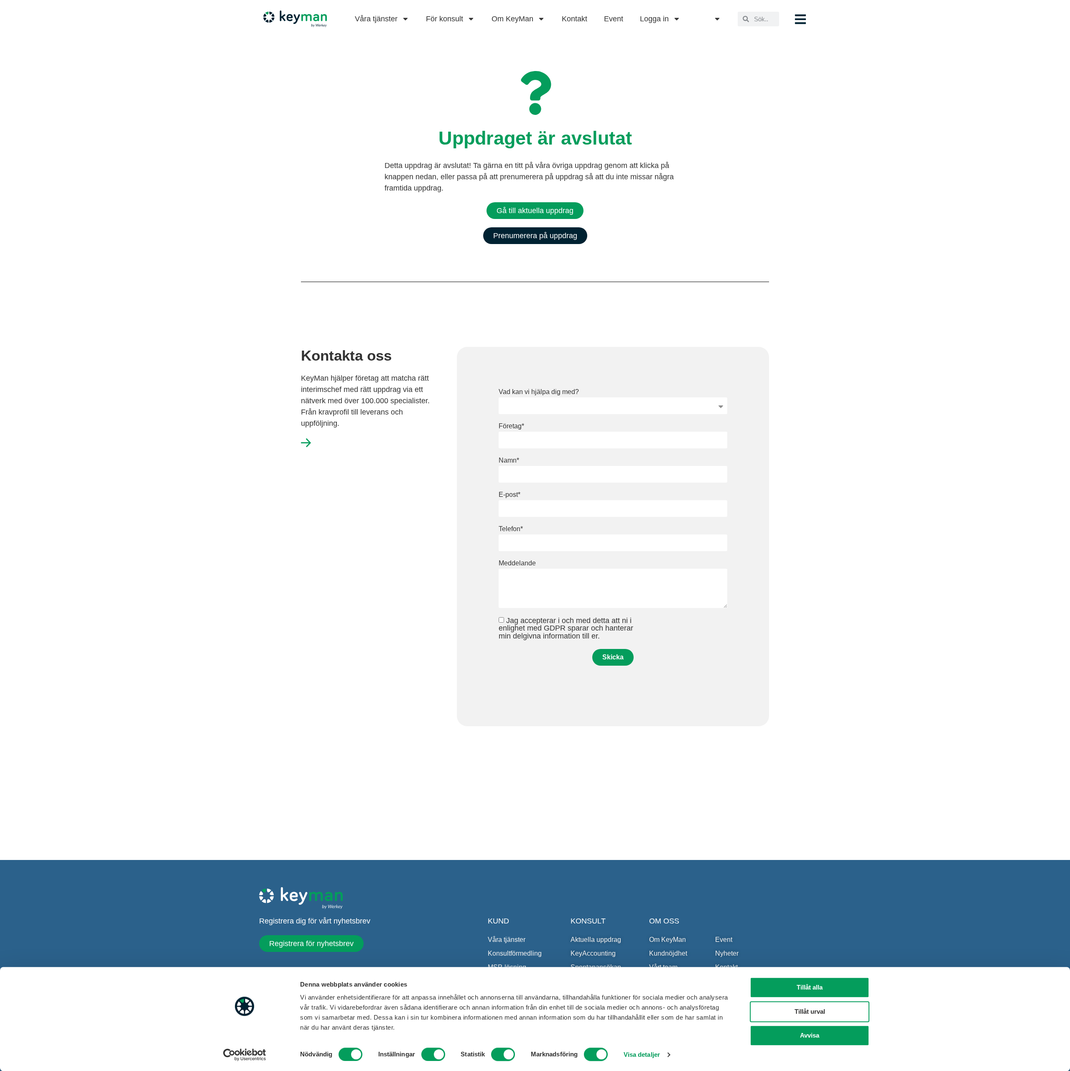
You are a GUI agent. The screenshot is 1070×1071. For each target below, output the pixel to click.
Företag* (511, 426)
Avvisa (809, 1035)
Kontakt (574, 19)
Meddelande (517, 563)
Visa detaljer (642, 1054)
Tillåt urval (810, 1011)
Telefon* (511, 529)
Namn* (509, 460)
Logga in (654, 19)
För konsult (444, 19)
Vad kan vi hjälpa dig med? (539, 392)
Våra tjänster (376, 19)
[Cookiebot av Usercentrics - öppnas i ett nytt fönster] (244, 1054)
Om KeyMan (512, 19)
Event (613, 19)
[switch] (433, 1054)
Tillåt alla (810, 987)
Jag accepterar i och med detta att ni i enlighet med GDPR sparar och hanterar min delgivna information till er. (566, 628)
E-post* (509, 494)
